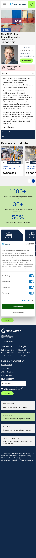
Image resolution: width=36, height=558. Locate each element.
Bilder (7, 30)
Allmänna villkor (6, 458)
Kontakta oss (8, 341)
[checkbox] (2, 388)
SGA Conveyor (6, 376)
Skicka (7, 320)
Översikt (5, 73)
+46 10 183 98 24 (7, 338)
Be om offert (26, 60)
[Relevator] (11, 330)
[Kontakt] (31, 4)
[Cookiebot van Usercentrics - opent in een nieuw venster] (26, 244)
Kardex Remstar (6, 364)
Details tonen (26, 300)
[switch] (31, 281)
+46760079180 (25, 54)
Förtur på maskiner (26, 460)
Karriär (16, 458)
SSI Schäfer (5, 368)
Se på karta (8, 356)
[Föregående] (29, 181)
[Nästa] (33, 181)
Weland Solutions (7, 372)
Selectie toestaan (18, 312)
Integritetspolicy (24, 456)
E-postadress (7, 383)
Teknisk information (9, 132)
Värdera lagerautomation (9, 460)
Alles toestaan (18, 306)
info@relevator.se (7, 335)
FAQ (3, 136)
